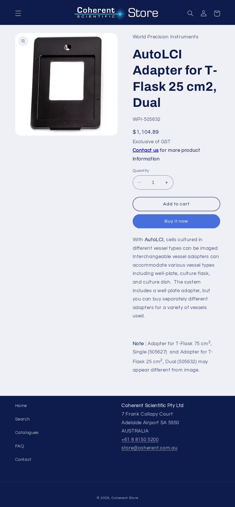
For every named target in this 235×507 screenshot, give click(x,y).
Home (21, 406)
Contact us (146, 150)
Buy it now (176, 221)
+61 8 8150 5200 (140, 439)
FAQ (19, 446)
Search (22, 419)
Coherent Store (124, 498)
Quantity (141, 171)
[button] (18, 13)
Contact (23, 459)
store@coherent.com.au (149, 448)
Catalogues (27, 433)
